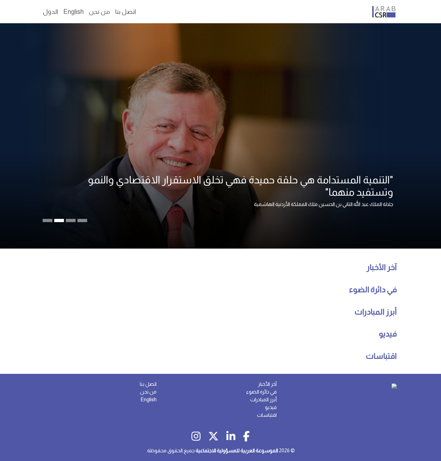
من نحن (148, 391)
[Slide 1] (59, 220)
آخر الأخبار (381, 267)
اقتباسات (381, 356)
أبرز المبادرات (375, 311)
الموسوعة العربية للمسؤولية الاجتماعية (237, 450)
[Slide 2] (71, 220)
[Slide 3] (82, 220)
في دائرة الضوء (373, 289)
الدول (50, 11)
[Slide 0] (47, 220)
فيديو (388, 333)
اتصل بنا (148, 384)
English (148, 399)
